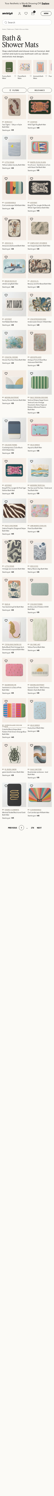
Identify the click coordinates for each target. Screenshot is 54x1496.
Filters (15, 90)
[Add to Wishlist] (6, 98)
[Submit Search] (6, 22)
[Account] (19, 13)
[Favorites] (26, 13)
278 (32, 827)
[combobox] (27, 22)
